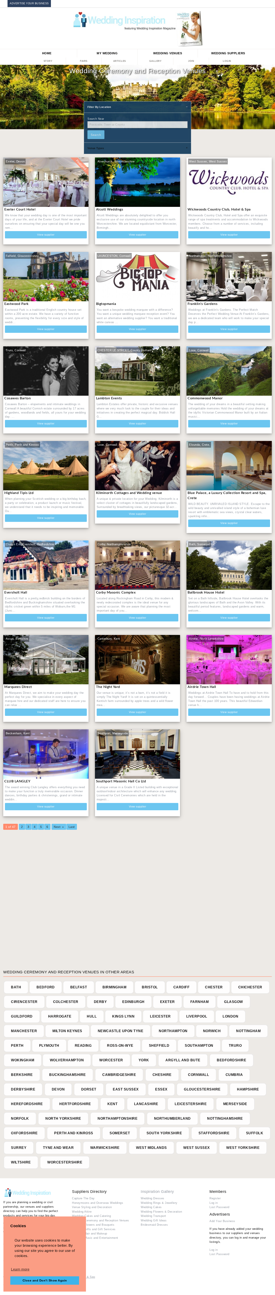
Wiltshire (21, 1162)
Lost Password (219, 1207)
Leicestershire (191, 1104)
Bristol (150, 987)
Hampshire (248, 1089)
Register (215, 1198)
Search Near (95, 118)
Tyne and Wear (58, 1148)
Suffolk (254, 1133)
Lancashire (146, 1104)
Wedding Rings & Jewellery (159, 1202)
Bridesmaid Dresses (154, 1224)
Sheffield (159, 1045)
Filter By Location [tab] (99, 107)
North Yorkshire (63, 1118)
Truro (235, 1045)
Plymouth (49, 1045)
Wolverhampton (67, 1060)
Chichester (250, 987)
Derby (100, 1002)
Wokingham (22, 1060)
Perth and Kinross (73, 1133)
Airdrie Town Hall (202, 687)
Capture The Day (83, 1198)
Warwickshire (105, 1148)
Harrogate (60, 1016)
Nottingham (248, 1031)
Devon (58, 1089)
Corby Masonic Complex (116, 592)
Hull (92, 1016)
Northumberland (172, 1118)
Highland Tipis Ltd (19, 493)
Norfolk (20, 1118)
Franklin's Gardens (202, 304)
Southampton (199, 1045)
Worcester (111, 1060)
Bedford (46, 987)
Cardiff (181, 987)
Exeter (167, 1002)
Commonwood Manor (205, 398)
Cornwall (198, 1075)
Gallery (155, 61)
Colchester (65, 1002)
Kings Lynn (123, 1016)
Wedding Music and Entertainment (95, 1237)
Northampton (173, 1031)
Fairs (83, 61)
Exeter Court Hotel (19, 209)
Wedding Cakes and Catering (91, 1216)
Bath (16, 987)
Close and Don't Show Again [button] (45, 1280)
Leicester (160, 1016)
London (230, 1016)
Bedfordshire (231, 1060)
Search (96, 134)
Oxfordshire (24, 1133)
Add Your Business (222, 1221)
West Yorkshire (243, 1148)
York (144, 1060)
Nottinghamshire (225, 1118)
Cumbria (234, 1075)
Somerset (120, 1133)
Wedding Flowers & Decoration (161, 1211)
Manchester (24, 1031)
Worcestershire (64, 1162)
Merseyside (235, 1104)
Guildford (22, 1016)
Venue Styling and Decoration (92, 1207)
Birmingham (114, 987)
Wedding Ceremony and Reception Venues (100, 1220)
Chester (214, 987)
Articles (119, 61)
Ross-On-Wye (120, 1045)
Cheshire (162, 1075)
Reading (83, 1045)
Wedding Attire (82, 1211)
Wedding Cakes (151, 1207)
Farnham (199, 1002)
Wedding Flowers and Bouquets (93, 1224)
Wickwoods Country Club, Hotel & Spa (220, 209)
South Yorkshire (164, 1133)
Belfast (78, 987)
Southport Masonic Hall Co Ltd (121, 781)
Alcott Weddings (109, 209)
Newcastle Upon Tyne (121, 1031)
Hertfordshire (75, 1104)
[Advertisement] (132, 897)
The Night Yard (108, 687)
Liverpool (196, 1016)
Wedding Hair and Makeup (89, 1233)
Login (227, 61)
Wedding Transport (153, 1216)
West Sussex (196, 1148)
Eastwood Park (16, 304)
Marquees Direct (18, 687)
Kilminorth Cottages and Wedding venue (129, 493)
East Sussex (126, 1089)
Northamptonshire (118, 1118)
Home (47, 53)
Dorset (88, 1089)
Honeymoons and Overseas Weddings (97, 1202)
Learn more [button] (20, 1269)
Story (48, 61)
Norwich (212, 1031)
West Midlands (151, 1148)
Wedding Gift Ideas (154, 1220)
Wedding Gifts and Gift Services (94, 1229)
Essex (161, 1089)
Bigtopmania (106, 304)
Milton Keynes (67, 1031)
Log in (213, 1202)
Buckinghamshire (67, 1075)
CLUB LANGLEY (17, 781)
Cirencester (24, 1002)
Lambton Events (109, 398)
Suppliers (228, 53)
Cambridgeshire (119, 1075)
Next (57, 826)
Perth (17, 1045)
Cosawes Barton (17, 398)
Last (72, 826)
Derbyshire (23, 1089)
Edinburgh (133, 1002)
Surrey (18, 1148)
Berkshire (22, 1075)
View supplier (46, 234)
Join (191, 61)
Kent (112, 1104)
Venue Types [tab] (95, 148)
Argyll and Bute (182, 1060)
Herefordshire (27, 1104)
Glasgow (233, 1002)
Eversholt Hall (15, 592)
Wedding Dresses (152, 1198)
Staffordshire (214, 1133)
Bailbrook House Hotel (206, 592)
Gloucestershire (202, 1089)
